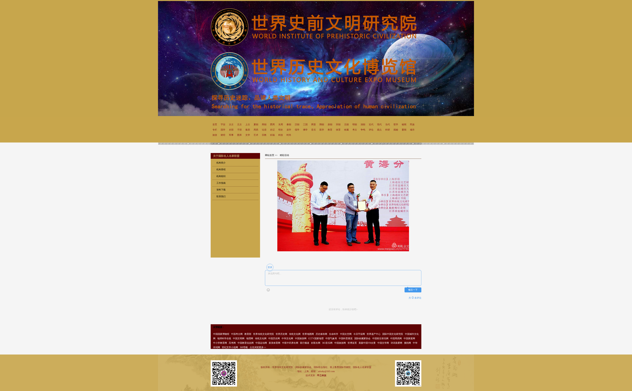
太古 (231, 124)
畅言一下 (413, 290)
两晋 (313, 124)
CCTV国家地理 (316, 338)
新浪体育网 (274, 343)
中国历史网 (274, 338)
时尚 (289, 135)
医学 (321, 130)
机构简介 (221, 163)
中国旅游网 (300, 338)
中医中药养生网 (290, 343)
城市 (412, 130)
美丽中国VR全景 (367, 343)
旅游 (214, 135)
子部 (239, 130)
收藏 (346, 130)
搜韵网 (407, 343)
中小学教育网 (220, 343)
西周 (272, 124)
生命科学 (333, 334)
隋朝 (321, 124)
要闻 (404, 130)
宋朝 (338, 124)
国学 (223, 130)
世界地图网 (308, 334)
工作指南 (221, 183)
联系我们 (221, 196)
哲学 (396, 124)
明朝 (354, 124)
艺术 (256, 135)
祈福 (272, 135)
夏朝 (256, 124)
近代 (371, 124)
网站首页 (269, 155)
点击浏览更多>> (258, 347)
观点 (379, 130)
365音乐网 (327, 343)
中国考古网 (237, 334)
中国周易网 (396, 338)
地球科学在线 (224, 338)
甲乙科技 (321, 375)
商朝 (264, 124)
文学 (247, 135)
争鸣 (363, 130)
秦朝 (289, 124)
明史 (280, 130)
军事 (231, 135)
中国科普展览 (346, 338)
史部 (231, 130)
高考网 (232, 343)
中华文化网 (287, 338)
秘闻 (404, 124)
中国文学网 (383, 343)
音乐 (313, 130)
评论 (371, 130)
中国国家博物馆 (221, 334)
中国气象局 (331, 338)
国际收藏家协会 (362, 338)
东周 (280, 124)
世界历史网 (281, 334)
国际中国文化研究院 (392, 334)
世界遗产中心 (374, 334)
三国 (305, 124)
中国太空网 (346, 334)
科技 (280, 135)
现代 (379, 124)
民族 (412, 124)
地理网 (249, 338)
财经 (223, 135)
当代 (387, 124)
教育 (330, 130)
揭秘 (396, 130)
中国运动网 (261, 343)
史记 (272, 130)
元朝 (346, 124)
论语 (264, 130)
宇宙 (223, 124)
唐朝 (330, 124)
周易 (256, 130)
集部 (247, 130)
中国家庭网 (409, 338)
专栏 (214, 130)
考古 (354, 130)
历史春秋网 (321, 334)
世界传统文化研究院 (263, 334)
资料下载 (221, 190)
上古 (247, 124)
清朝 (363, 124)
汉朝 (297, 124)
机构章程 (221, 169)
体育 (338, 130)
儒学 (297, 130)
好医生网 (315, 343)
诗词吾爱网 (396, 343)
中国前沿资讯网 (380, 338)
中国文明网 (238, 338)
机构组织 (221, 176)
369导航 (244, 347)
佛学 (305, 130)
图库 (239, 135)
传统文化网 (295, 334)
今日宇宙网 (359, 334)
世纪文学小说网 (230, 347)
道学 (289, 130)
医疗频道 (304, 343)
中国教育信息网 (245, 343)
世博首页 (352, 343)
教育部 (247, 334)
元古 (239, 124)
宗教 (264, 135)
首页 (214, 124)
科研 (387, 130)
